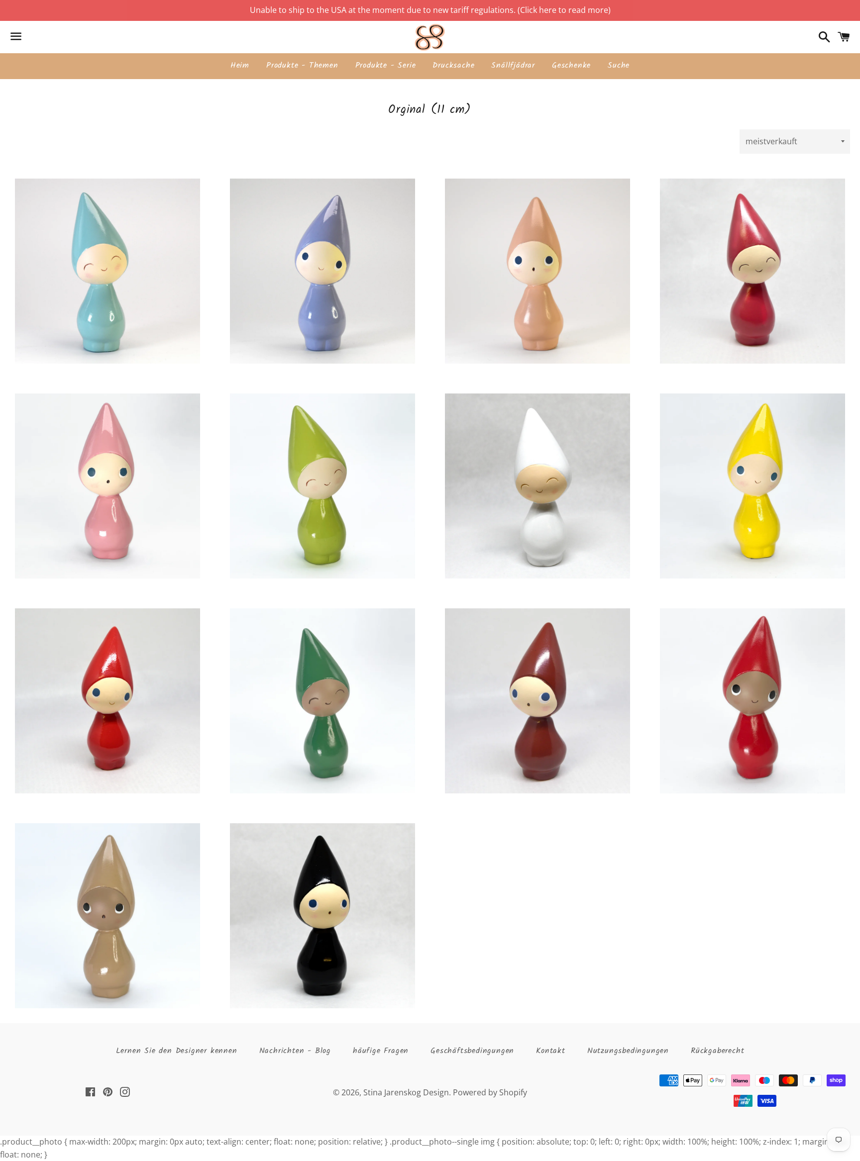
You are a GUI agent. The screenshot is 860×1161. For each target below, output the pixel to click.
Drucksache (453, 65)
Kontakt (550, 1051)
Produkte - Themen (302, 65)
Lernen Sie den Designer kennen (176, 1051)
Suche (619, 65)
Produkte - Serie (385, 65)
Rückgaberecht (717, 1051)
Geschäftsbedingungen (472, 1051)
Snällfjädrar (513, 65)
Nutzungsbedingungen (628, 1051)
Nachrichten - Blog (295, 1051)
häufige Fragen (381, 1051)
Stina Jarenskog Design (406, 1092)
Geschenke (571, 65)
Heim (239, 65)
